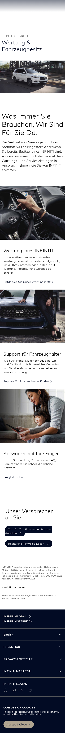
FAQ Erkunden (13, 477)
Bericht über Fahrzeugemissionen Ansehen (28, 531)
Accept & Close (16, 724)
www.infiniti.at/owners (13, 587)
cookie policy (34, 714)
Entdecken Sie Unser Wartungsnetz (26, 281)
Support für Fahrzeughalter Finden (26, 381)
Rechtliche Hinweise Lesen (26, 543)
